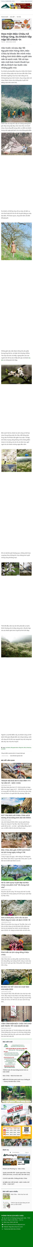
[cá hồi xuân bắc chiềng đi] (16, 24)
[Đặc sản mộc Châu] (21, 6)
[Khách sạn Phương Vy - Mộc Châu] (16, 1159)
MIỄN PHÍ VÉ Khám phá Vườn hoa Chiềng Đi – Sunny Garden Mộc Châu (16, 1080)
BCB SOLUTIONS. (16, 1229)
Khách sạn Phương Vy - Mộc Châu (14, 1169)
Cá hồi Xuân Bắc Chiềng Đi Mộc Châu (15, 1178)
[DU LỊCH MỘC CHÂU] (5, 6)
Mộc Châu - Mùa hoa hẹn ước (12, 1076)
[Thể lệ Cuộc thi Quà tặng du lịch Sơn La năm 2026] (16, 1056)
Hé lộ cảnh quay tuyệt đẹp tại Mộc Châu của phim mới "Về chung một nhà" (15, 884)
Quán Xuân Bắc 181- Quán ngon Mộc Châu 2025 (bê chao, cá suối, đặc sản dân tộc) (16, 1173)
